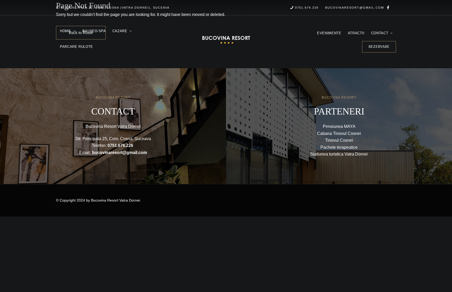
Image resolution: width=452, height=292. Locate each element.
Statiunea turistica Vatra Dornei (339, 154)
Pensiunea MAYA (339, 126)
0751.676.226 (306, 7)
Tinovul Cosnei (339, 140)
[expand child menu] (74, 28)
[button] (379, 47)
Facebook (388, 7)
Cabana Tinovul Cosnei (339, 133)
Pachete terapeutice (339, 147)
